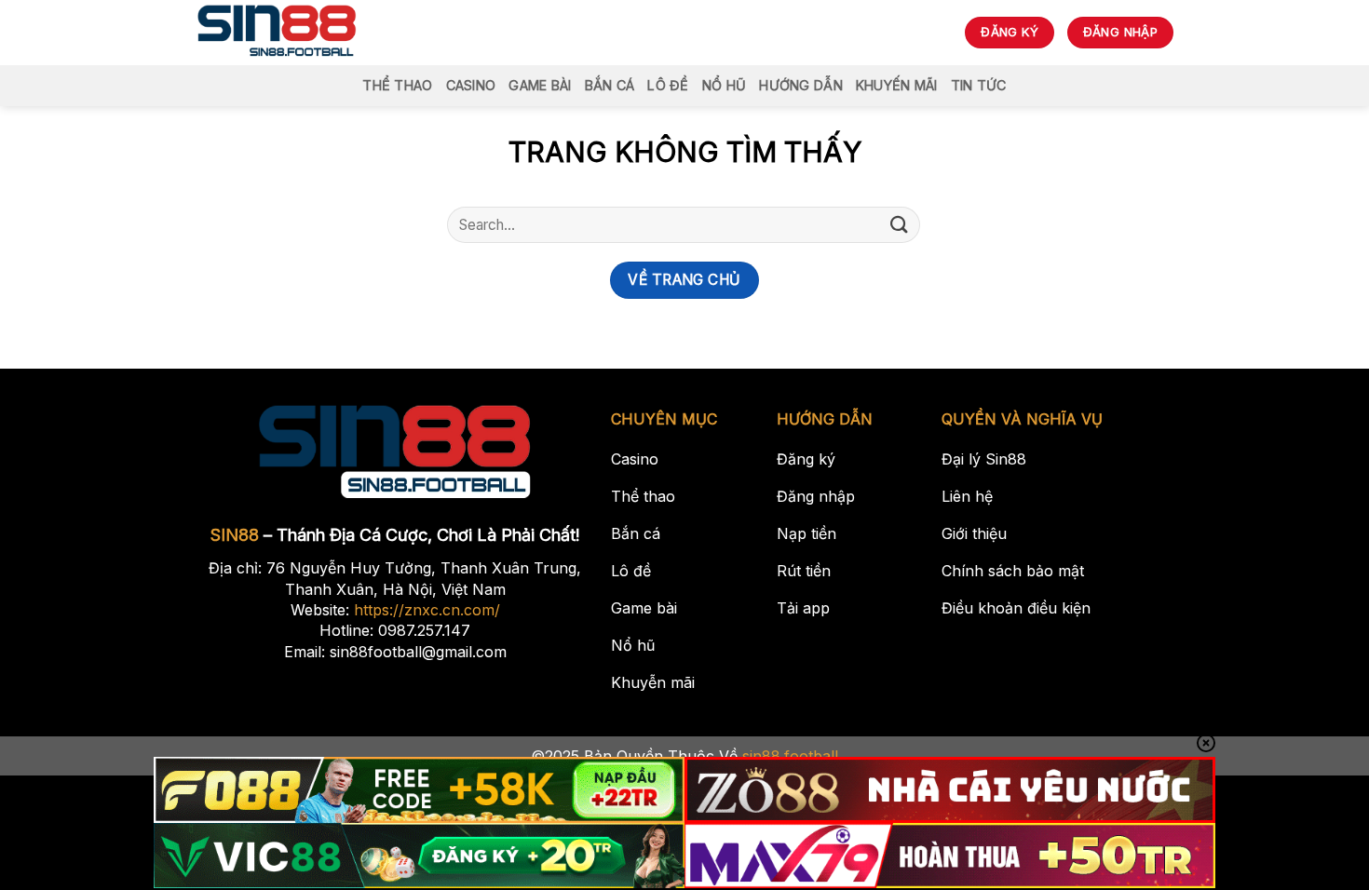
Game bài (539, 85)
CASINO (471, 85)
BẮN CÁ (610, 85)
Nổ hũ (724, 85)
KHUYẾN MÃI (897, 85)
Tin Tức (979, 85)
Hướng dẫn (801, 85)
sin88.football (790, 756)
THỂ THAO (397, 85)
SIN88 (234, 535)
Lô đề (667, 85)
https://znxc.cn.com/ (427, 609)
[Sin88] (277, 32)
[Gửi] (899, 225)
